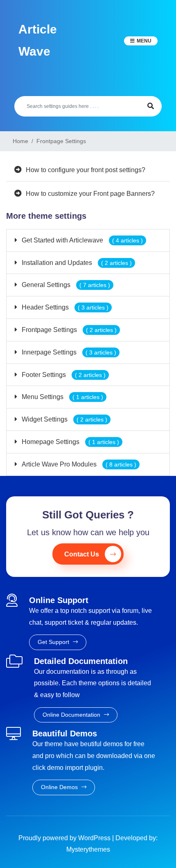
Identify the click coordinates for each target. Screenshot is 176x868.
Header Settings (64, 307)
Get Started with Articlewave (81, 240)
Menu (144, 41)
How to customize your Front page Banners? (90, 193)
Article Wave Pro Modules (78, 464)
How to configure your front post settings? (85, 169)
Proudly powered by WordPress (65, 837)
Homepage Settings (69, 441)
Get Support (54, 642)
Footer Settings (63, 374)
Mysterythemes (88, 849)
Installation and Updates (76, 262)
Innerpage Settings (68, 352)
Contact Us (81, 554)
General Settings (65, 284)
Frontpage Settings (68, 329)
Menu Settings (61, 396)
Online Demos (60, 787)
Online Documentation (72, 714)
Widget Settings (63, 419)
